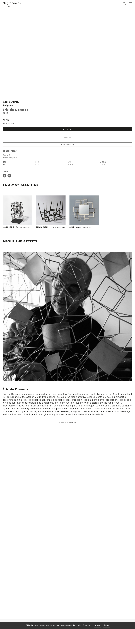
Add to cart (67, 129)
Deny (106, 625)
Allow (97, 625)
